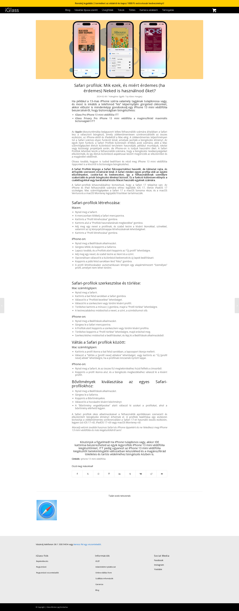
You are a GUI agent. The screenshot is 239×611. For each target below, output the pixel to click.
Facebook (158, 560)
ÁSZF (97, 561)
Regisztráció (41, 567)
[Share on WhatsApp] (98, 473)
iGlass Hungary (135, 96)
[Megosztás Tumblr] (130, 473)
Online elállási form (103, 572)
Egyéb (121, 96)
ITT (101, 448)
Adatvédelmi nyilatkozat (105, 567)
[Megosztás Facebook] (77, 473)
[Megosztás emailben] (162, 473)
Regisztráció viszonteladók (47, 572)
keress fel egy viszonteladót (87, 544)
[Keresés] (199, 11)
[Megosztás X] (88, 473)
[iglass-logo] (12, 10)
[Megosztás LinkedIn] (119, 473)
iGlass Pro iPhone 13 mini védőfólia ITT (97, 114)
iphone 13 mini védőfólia (93, 458)
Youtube (158, 569)
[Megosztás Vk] (141, 473)
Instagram (159, 564)
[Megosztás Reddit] (151, 473)
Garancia (99, 584)
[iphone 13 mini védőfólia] (119, 49)
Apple (78, 131)
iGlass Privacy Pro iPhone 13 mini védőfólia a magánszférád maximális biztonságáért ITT (121, 120)
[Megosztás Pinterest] (109, 473)
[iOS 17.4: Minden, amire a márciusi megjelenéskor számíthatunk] (2, 305)
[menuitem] (67, 10)
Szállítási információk (104, 578)
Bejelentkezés (42, 561)
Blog (97, 590)
